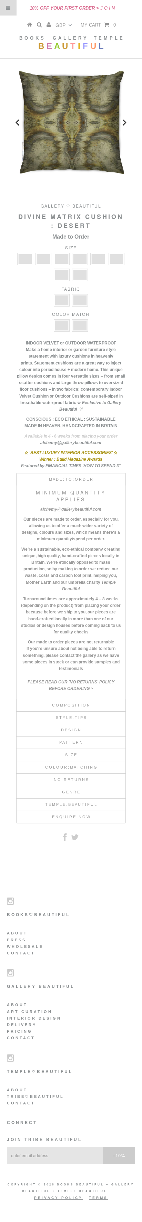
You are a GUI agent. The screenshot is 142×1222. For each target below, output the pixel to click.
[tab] (70, 479)
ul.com (94, 509)
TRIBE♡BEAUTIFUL (35, 1096)
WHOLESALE (25, 946)
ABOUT (17, 933)
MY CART (98, 25)
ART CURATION (29, 1012)
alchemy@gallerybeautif (64, 509)
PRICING (19, 1031)
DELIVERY (22, 1025)
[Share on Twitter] (75, 839)
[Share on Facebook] (65, 839)
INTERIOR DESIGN (34, 1018)
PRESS (16, 940)
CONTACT (21, 953)
